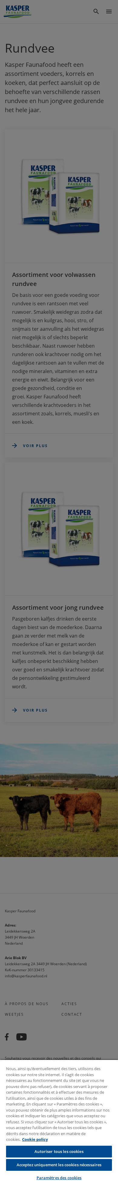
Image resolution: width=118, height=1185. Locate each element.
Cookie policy (35, 1139)
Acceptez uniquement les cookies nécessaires (59, 1164)
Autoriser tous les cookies (58, 1151)
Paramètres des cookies (59, 1177)
